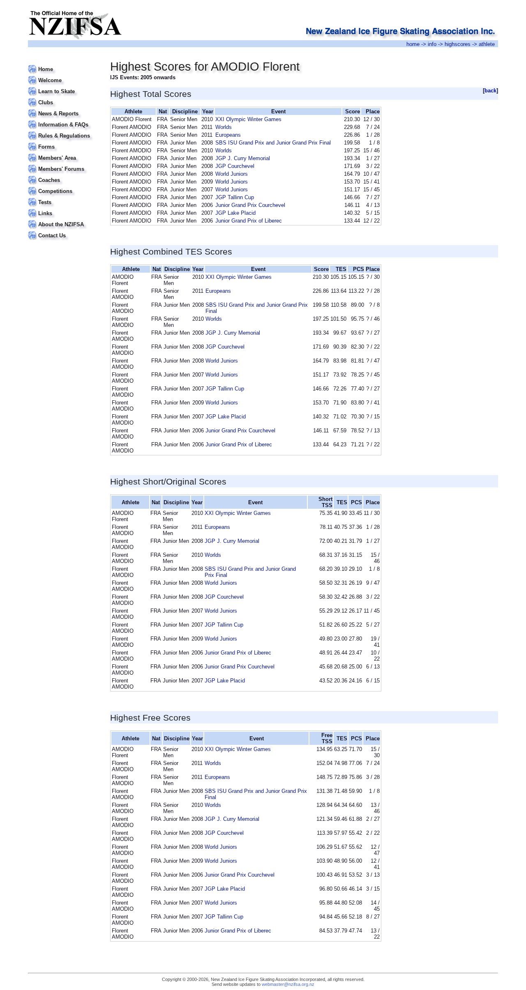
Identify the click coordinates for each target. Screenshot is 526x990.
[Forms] (64, 141)
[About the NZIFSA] (64, 219)
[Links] (64, 208)
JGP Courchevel (234, 166)
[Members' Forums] (64, 164)
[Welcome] (64, 75)
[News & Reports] (64, 108)
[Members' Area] (64, 153)
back (490, 90)
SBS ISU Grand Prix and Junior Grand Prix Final (273, 143)
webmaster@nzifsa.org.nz (288, 984)
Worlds (223, 127)
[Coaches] (64, 175)
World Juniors (231, 174)
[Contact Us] (64, 230)
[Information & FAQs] (64, 119)
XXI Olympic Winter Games (248, 119)
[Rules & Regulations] (64, 130)
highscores (458, 44)
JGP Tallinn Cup (234, 197)
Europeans (228, 135)
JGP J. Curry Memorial (242, 158)
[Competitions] (64, 186)
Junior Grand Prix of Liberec (248, 221)
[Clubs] (64, 97)
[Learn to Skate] (64, 86)
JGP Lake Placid (235, 213)
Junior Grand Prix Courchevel (250, 205)
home (413, 44)
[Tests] (64, 197)
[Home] (64, 64)
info (432, 44)
